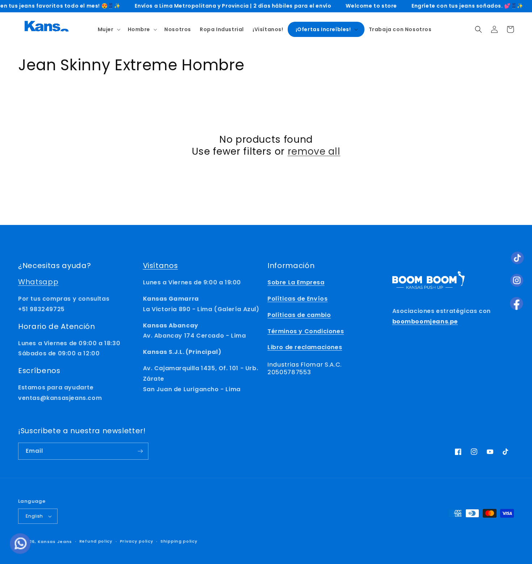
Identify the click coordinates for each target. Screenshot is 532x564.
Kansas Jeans (55, 541)
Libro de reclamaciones (304, 347)
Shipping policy (179, 541)
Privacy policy (136, 541)
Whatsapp (38, 282)
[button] (108, 29)
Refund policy (96, 541)
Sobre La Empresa (296, 282)
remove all (314, 151)
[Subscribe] (140, 451)
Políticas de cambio (299, 315)
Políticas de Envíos (297, 298)
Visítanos (160, 265)
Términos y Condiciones (305, 331)
